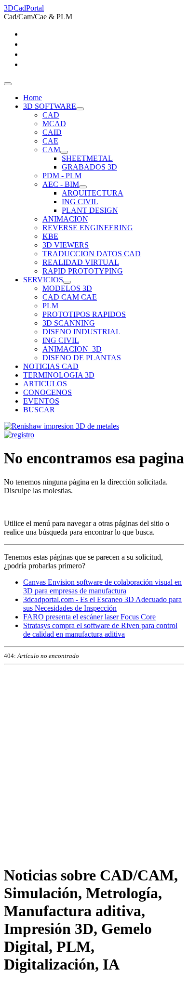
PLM (50, 306)
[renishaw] (61, 426)
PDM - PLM (61, 175)
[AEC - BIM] (83, 186)
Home (32, 97)
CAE (50, 141)
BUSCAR (39, 410)
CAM (51, 149)
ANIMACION (65, 219)
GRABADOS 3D (89, 167)
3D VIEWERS (65, 245)
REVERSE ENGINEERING (87, 227)
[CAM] (64, 152)
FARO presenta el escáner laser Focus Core (89, 617)
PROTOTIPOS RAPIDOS (84, 314)
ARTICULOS (45, 384)
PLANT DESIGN (90, 210)
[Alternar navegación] (8, 83)
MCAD (54, 123)
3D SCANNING (68, 323)
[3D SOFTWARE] (80, 108)
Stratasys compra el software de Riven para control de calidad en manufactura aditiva (100, 629)
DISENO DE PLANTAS (81, 358)
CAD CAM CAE (69, 297)
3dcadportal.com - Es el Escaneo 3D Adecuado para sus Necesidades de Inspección (102, 603)
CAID (52, 132)
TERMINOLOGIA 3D (58, 375)
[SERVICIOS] (67, 282)
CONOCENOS (47, 392)
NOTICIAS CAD (51, 366)
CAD (50, 115)
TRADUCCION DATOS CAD (91, 253)
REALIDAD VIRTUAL (80, 262)
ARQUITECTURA (92, 193)
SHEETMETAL (87, 158)
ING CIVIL (80, 201)
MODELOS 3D (67, 288)
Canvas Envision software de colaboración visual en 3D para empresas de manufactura (102, 586)
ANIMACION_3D (72, 349)
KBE (50, 236)
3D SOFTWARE (49, 106)
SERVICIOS (43, 280)
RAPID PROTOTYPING (82, 271)
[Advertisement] (94, 762)
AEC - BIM (60, 184)
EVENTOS (41, 401)
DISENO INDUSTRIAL (81, 332)
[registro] (19, 435)
